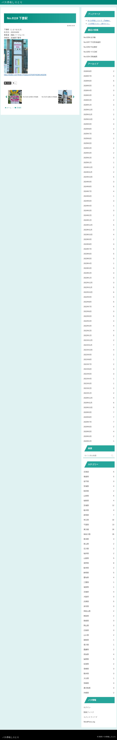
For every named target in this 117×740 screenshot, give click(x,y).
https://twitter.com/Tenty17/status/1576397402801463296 (25, 75)
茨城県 (9, 83)
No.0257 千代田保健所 (92, 42)
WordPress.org (89, 722)
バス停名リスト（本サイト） (99, 24)
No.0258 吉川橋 (90, 37)
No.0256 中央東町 (90, 47)
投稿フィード (89, 712)
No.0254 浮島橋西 (90, 57)
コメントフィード (90, 717)
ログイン (87, 707)
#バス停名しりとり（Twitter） (99, 21)
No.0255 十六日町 (90, 52)
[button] (112, 455)
